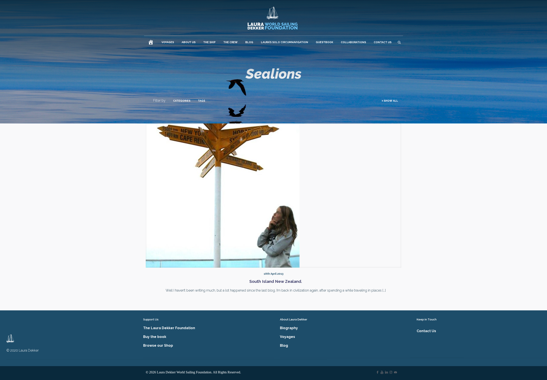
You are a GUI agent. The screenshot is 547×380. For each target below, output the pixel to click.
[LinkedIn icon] (386, 372)
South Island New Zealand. (275, 281)
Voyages (287, 337)
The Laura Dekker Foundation (169, 328)
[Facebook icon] (377, 372)
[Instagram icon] (391, 372)
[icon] (395, 372)
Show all (391, 100)
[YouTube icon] (382, 372)
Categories (181, 100)
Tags (201, 100)
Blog (284, 345)
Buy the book (154, 337)
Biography (289, 328)
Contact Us (426, 331)
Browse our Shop (158, 345)
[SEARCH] (399, 42)
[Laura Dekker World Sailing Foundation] (272, 18)
